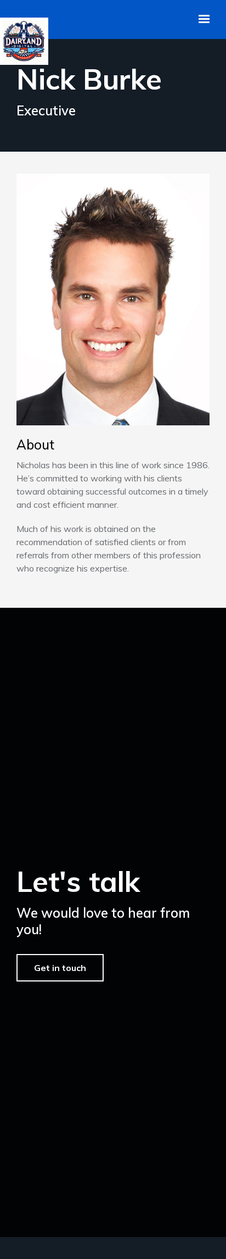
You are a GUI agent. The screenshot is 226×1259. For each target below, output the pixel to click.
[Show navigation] (201, 19)
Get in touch (60, 967)
